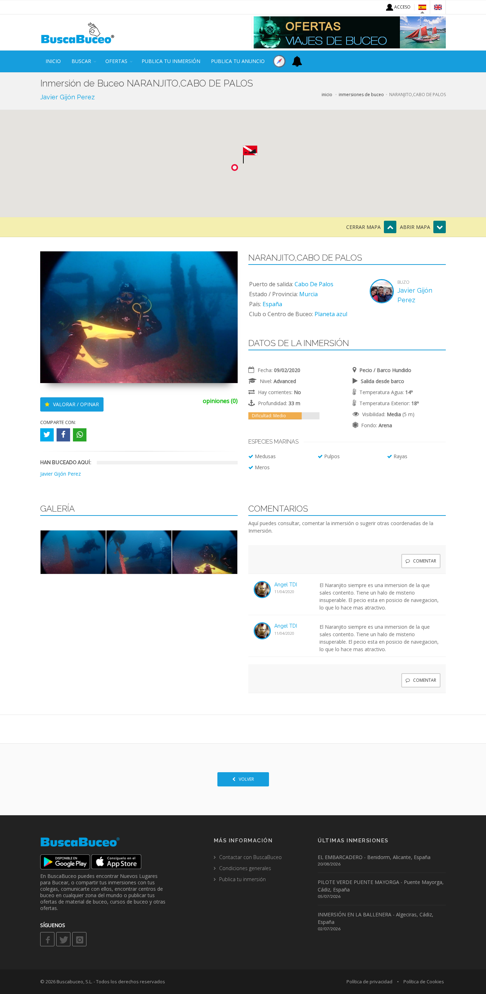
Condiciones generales (245, 868)
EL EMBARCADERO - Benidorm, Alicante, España (374, 857)
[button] (250, 154)
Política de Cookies (423, 981)
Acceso (402, 7)
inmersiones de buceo (361, 94)
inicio (53, 61)
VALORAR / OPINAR (75, 404)
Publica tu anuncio (238, 61)
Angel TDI (285, 584)
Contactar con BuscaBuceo (250, 857)
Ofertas (116, 61)
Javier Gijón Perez (67, 97)
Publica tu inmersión (171, 61)
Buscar (81, 61)
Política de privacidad (369, 981)
